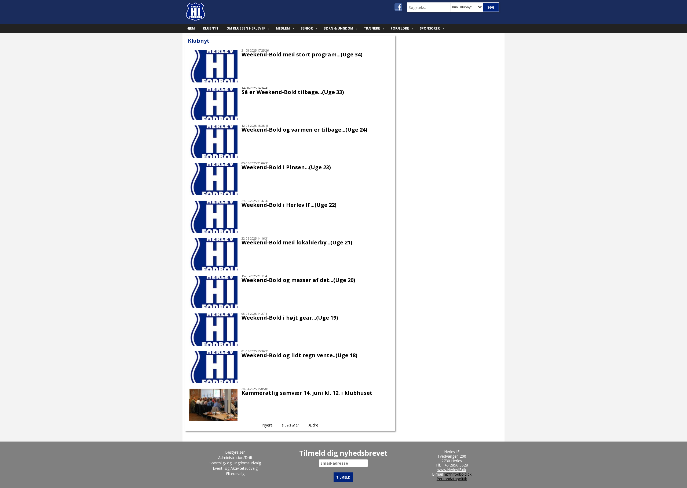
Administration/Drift (235, 457)
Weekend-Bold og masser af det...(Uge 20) (298, 280)
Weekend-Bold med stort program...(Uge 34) (302, 54)
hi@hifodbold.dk (458, 474)
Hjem (191, 28)
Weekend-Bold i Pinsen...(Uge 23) (286, 167)
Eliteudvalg (235, 473)
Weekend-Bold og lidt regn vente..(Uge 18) (299, 355)
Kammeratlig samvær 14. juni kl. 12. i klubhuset (307, 392)
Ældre (314, 425)
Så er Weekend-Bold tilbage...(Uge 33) (293, 92)
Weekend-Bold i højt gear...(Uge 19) (290, 317)
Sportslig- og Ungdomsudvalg (235, 462)
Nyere (267, 425)
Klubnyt (210, 28)
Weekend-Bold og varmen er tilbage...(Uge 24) (304, 129)
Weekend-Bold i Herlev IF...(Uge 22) (289, 204)
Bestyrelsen (235, 452)
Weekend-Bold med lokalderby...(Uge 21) (297, 242)
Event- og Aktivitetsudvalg (235, 468)
